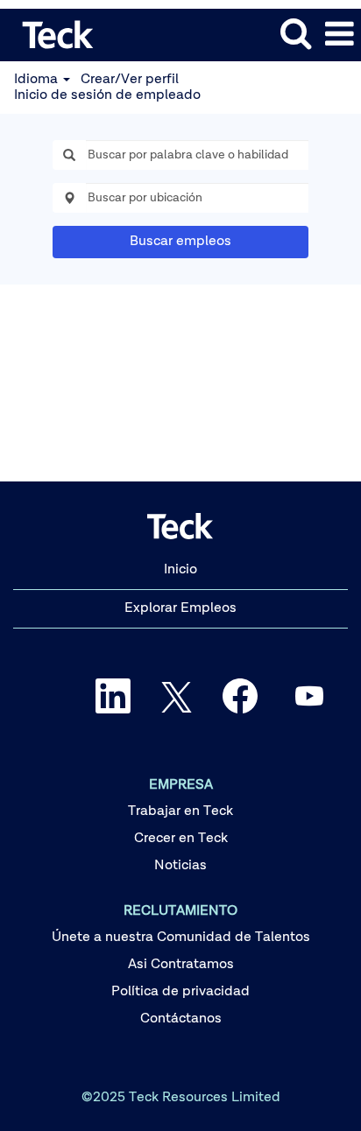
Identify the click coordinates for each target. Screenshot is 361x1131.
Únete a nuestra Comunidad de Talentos (181, 938)
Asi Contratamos (181, 965)
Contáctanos (181, 1019)
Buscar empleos (180, 242)
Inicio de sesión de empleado (107, 95)
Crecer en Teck (181, 839)
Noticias (180, 866)
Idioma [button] (37, 80)
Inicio (180, 570)
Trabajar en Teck (180, 811)
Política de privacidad (180, 992)
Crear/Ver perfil (130, 80)
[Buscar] (295, 34)
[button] (339, 35)
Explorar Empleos (180, 608)
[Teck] (51, 34)
